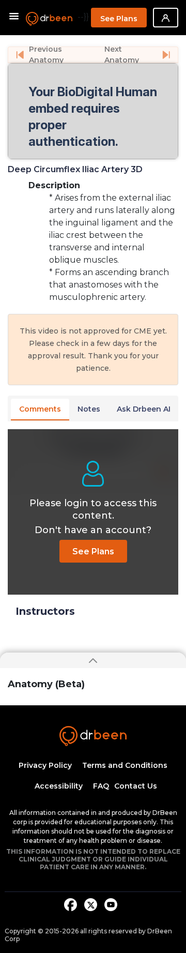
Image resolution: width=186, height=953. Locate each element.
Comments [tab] (40, 409)
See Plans (118, 18)
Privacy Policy (45, 765)
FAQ (101, 786)
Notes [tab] (89, 409)
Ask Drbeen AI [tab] (144, 409)
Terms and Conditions (124, 765)
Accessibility (59, 786)
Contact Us (135, 786)
